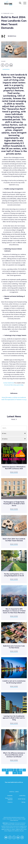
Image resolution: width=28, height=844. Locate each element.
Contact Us (9, 802)
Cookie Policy (22, 795)
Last (20, 773)
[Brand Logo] (8, 3)
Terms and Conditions (17, 819)
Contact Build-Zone (8, 383)
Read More (14, 472)
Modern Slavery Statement (8, 798)
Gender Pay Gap (21, 799)
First (4, 770)
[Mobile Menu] (25, 3)
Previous (10, 770)
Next (15, 773)
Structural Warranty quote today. (14, 385)
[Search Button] (20, 3)
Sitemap (23, 802)
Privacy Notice (9, 819)
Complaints (9, 795)
